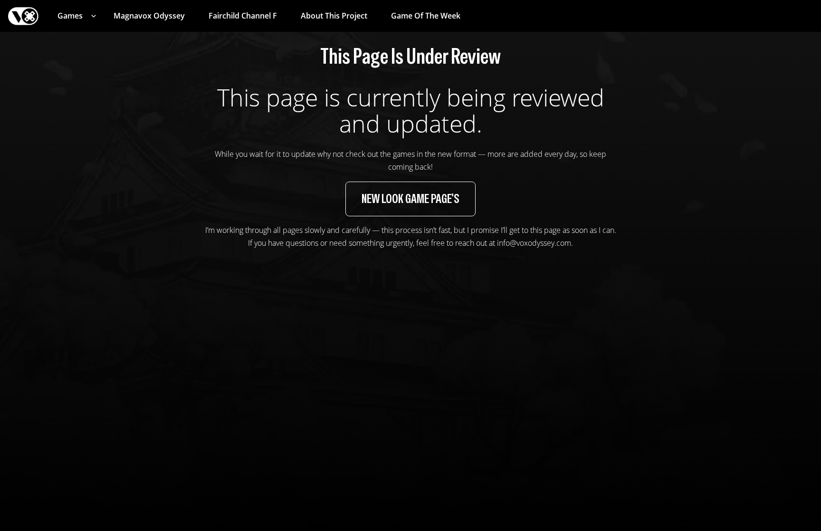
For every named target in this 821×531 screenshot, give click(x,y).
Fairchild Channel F (243, 15)
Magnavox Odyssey (149, 15)
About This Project (334, 15)
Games (70, 15)
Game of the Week (425, 15)
